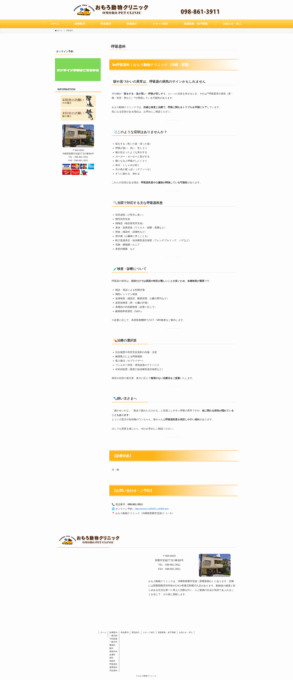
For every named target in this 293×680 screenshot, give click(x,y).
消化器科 (113, 670)
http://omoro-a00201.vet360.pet (151, 509)
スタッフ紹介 (149, 632)
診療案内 (113, 632)
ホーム (103, 632)
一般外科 (113, 642)
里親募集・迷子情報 (167, 632)
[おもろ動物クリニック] (146, 10)
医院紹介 (136, 632)
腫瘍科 (112, 645)
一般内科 (114, 635)
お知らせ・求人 (186, 632)
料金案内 (125, 632)
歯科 (111, 658)
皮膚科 (112, 654)
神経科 (112, 661)
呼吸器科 (113, 664)
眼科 (111, 648)
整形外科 (113, 651)
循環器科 (113, 667)
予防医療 (113, 639)
